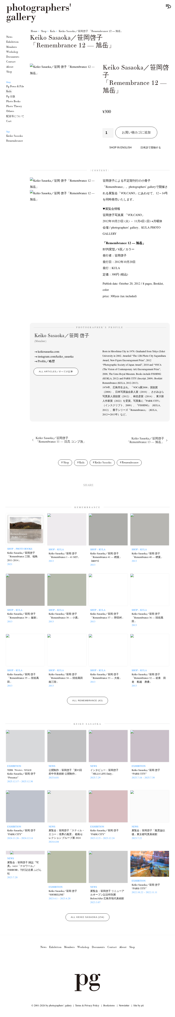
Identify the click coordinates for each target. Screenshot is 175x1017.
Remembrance (14, 140)
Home (34, 31)
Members (11, 47)
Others (10, 111)
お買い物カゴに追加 (136, 132)
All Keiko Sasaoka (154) (87, 917)
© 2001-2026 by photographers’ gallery (51, 1005)
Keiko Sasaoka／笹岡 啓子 (61, 338)
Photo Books (13, 101)
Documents (12, 56)
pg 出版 (10, 96)
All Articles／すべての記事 (56, 371)
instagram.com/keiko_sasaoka (55, 356)
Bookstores (109, 1005)
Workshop (12, 52)
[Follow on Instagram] (72, 962)
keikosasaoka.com (48, 351)
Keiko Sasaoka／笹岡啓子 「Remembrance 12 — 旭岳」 (91, 31)
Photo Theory (14, 106)
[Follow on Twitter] (82, 962)
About (9, 66)
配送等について (15, 116)
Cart (9, 121)
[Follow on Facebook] (93, 962)
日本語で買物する (150, 147)
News (9, 37)
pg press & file (15, 86)
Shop (9, 71)
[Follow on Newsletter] (103, 962)
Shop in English (120, 147)
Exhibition (12, 41)
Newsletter (124, 1005)
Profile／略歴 (46, 361)
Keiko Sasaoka (14, 136)
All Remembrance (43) (87, 700)
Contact (11, 61)
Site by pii (138, 1005)
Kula (9, 91)
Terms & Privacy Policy (87, 1005)
